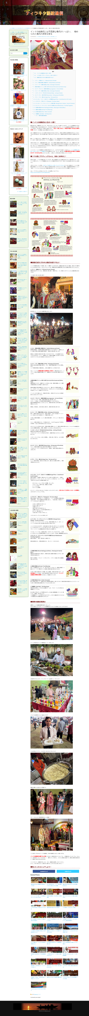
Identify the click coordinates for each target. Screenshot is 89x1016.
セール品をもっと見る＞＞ (22, 191)
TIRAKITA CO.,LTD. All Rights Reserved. (44, 1010)
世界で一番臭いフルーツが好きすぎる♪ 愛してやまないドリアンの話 (22, 448)
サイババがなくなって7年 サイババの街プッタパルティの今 (22, 406)
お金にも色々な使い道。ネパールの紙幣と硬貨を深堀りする (22, 465)
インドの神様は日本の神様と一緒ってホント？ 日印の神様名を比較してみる (22, 272)
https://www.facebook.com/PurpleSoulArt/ (40, 172)
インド (56, 36)
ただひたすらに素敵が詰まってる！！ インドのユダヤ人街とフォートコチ (22, 432)
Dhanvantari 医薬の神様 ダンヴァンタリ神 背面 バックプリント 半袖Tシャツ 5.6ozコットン (18, 120)
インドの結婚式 (41, 151)
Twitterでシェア (68, 871)
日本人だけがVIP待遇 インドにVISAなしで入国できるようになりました (22, 573)
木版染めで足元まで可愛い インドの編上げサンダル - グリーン (19, 90)
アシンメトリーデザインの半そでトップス (19, 159)
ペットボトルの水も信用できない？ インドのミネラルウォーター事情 (22, 306)
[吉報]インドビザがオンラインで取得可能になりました (22, 531)
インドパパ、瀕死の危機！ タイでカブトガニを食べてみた (23, 381)
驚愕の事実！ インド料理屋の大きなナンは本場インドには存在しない (22, 590)
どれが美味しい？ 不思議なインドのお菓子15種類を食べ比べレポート (22, 490)
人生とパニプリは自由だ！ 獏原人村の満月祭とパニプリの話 (23, 255)
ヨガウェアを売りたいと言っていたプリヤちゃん (54, 165)
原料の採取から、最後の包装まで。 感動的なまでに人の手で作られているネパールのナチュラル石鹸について (22, 500)
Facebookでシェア (44, 871)
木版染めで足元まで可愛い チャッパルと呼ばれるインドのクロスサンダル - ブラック (18, 145)
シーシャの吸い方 (21, 546)
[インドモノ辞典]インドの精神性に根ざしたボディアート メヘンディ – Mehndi (22, 415)
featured (52, 36)
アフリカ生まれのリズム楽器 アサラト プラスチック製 (19, 187)
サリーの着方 (20, 422)
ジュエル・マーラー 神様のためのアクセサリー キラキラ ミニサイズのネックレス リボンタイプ (18, 173)
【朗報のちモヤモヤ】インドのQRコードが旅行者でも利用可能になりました (22, 297)
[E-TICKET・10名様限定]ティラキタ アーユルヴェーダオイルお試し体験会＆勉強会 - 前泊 (18, 76)
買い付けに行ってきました (46, 36)
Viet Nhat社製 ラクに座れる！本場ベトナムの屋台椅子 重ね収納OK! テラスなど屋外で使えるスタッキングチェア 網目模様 (19, 105)
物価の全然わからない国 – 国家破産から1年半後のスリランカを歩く (22, 322)
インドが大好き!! (38, 36)
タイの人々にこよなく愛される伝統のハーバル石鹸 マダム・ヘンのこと (22, 398)
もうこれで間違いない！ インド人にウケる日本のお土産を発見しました (22, 364)
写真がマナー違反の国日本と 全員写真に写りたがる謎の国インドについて (22, 348)
